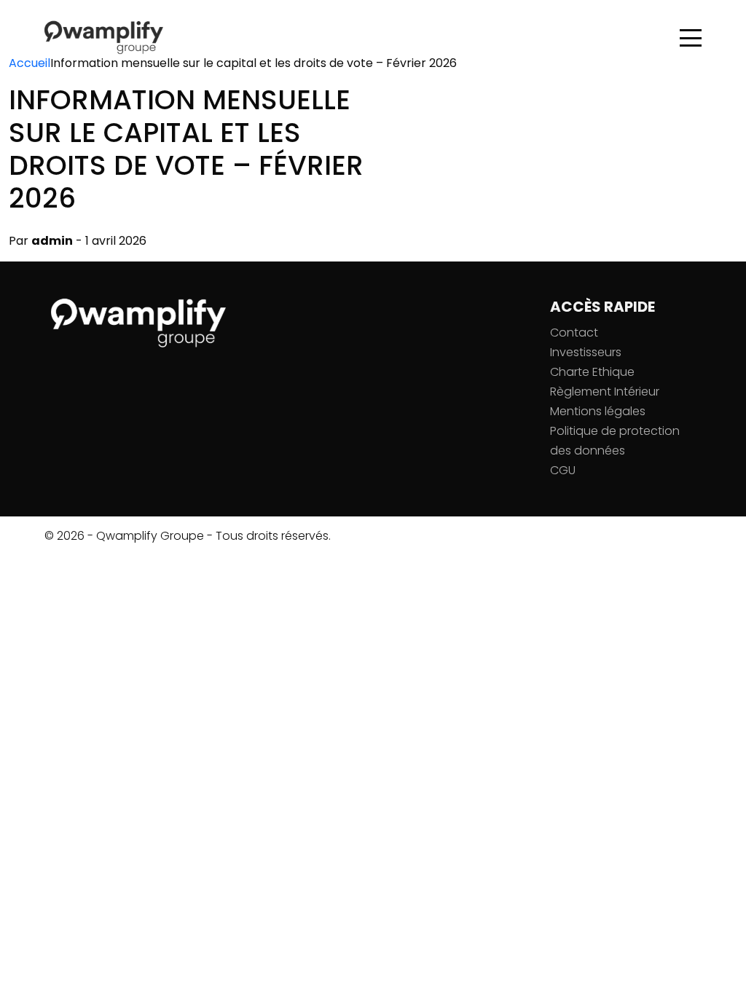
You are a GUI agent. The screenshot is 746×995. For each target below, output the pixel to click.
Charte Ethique (592, 371)
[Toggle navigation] (691, 38)
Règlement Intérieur (604, 391)
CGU (563, 470)
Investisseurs (585, 352)
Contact (574, 332)
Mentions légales (597, 411)
